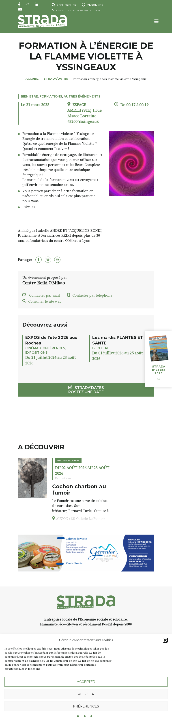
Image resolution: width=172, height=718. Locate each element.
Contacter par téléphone (92, 295)
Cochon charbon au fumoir (79, 489)
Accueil (32, 78)
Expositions (36, 353)
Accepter (86, 682)
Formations (50, 96)
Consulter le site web (45, 301)
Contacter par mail (44, 295)
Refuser (86, 694)
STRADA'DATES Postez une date (86, 390)
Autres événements (82, 96)
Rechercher (66, 5)
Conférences (52, 348)
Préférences (86, 706)
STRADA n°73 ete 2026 (158, 370)
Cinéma (32, 348)
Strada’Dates (56, 78)
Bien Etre (29, 96)
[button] (165, 640)
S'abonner (94, 5)
